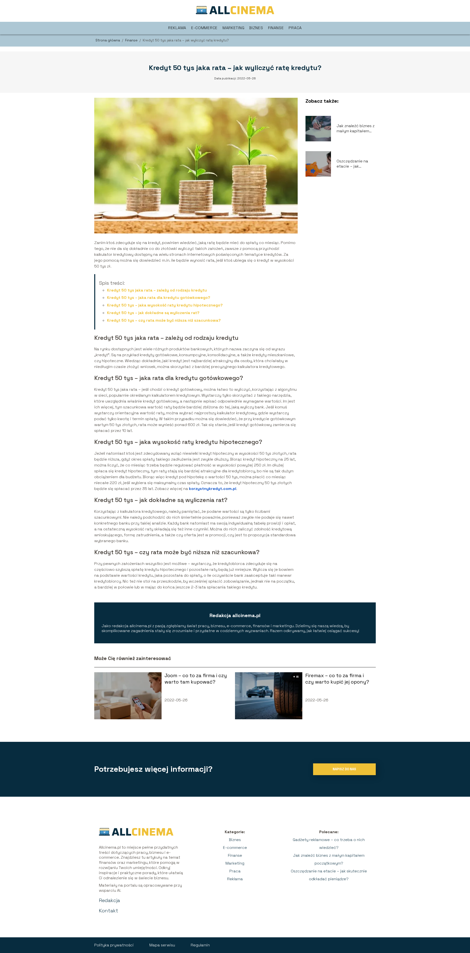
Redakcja (109, 900)
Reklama (177, 27)
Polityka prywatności (114, 945)
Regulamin (200, 945)
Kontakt (108, 910)
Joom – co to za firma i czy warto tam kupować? (195, 678)
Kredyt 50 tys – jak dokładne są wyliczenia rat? (153, 312)
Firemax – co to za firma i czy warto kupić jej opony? (337, 678)
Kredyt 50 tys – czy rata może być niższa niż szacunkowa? (164, 320)
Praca (295, 27)
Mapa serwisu (162, 945)
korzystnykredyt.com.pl (212, 488)
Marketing (233, 27)
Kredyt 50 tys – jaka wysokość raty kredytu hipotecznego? (165, 305)
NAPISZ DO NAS (344, 769)
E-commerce (204, 27)
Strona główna (108, 40)
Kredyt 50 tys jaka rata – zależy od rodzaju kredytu (157, 290)
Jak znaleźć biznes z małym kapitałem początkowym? (356, 128)
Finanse (276, 27)
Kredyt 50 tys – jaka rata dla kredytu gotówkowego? (158, 297)
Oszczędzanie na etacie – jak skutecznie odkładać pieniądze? (352, 164)
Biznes (256, 27)
